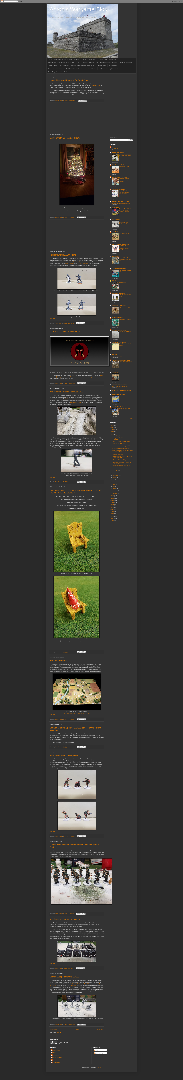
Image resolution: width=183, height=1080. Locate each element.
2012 (112, 516)
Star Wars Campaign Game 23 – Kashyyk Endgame (124, 180)
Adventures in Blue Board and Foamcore (66, 59)
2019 (112, 500)
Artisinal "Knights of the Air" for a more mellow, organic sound (125, 156)
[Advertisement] (77, 118)
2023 (112, 431)
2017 (112, 505)
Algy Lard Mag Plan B (124, 166)
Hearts (54, 1052)
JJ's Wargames (116, 207)
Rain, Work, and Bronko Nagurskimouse (121, 203)
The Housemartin (57, 1062)
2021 (112, 496)
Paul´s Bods (115, 232)
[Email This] (79, 101)
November (115, 471)
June (114, 482)
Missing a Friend (123, 282)
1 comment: (71, 323)
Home (50, 59)
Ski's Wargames (116, 281)
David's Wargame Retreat (119, 342)
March (114, 488)
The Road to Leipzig (126, 62)
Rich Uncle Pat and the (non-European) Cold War (81, 68)
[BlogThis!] (80, 101)
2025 (112, 427)
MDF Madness (64, 65)
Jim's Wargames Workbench (119, 165)
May (114, 484)
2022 (112, 434)
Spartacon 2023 (96, 85)
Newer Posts (53, 1029)
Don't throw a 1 (116, 219)
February (115, 491)
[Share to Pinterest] (86, 101)
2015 (112, 509)
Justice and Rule (57, 1057)
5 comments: (72, 719)
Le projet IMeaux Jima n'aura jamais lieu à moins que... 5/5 (125, 259)
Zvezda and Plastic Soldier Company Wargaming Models (100, 62)
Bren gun (73, 985)
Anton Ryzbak (56, 1050)
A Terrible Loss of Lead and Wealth (121, 360)
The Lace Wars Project (89, 59)
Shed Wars (115, 354)
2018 (112, 502)
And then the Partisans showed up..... (67, 392)
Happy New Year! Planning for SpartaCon (69, 80)
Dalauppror (115, 372)
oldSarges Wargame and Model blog (121, 390)
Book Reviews (113, 65)
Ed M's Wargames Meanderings (120, 244)
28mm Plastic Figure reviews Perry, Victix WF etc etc (64, 62)
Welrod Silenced (88, 984)
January (115, 493)
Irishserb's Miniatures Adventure (120, 201)
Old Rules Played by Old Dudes (108, 68)
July (114, 479)
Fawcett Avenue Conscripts (119, 177)
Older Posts (100, 1029)
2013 (112, 513)
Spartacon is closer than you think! (65, 331)
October (115, 473)
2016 (112, 507)
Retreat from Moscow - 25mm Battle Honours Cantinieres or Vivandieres (125, 222)
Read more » (53, 318)
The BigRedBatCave (117, 317)
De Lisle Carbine (76, 984)
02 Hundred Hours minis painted (64, 755)
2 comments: (72, 481)
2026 (112, 425)
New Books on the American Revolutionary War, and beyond (124, 192)
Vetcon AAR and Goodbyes (125, 361)
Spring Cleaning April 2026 (125, 319)
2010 (112, 520)
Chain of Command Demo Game (119, 386)
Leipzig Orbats (52, 65)
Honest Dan (56, 1055)
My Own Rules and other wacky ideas (82, 65)
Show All (131, 418)
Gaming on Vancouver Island (119, 384)
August (115, 477)
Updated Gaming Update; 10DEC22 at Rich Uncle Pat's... (122, 457)
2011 (112, 518)
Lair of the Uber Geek (117, 407)
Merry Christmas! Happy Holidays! (65, 138)
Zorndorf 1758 (115, 148)
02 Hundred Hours (83, 263)
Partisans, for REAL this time (63, 255)
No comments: (72, 100)
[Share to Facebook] (84, 101)
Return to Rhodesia (58, 660)
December (115, 436)
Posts (96, 1050)
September (116, 475)
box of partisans (78, 262)
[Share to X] (82, 101)
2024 (112, 429)
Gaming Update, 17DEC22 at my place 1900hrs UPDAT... (122, 451)
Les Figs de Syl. (116, 256)
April (114, 486)
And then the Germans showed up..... (67, 919)
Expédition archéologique (125, 307)
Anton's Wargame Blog (78, 9)
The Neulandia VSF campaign (107, 59)
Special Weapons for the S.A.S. (64, 977)
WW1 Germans (69, 263)
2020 (112, 498)
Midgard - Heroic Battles (124, 374)
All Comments (99, 1053)
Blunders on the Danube (118, 189)
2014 (112, 511)
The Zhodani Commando (118, 293)
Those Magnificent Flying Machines (58, 72)
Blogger (98, 1067)
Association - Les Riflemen (119, 305)
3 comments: (72, 652)
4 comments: (72, 217)
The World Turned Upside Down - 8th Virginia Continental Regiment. (125, 210)
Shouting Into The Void (118, 152)
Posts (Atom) (60, 1032)
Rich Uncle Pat (57, 1060)
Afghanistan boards (75, 402)
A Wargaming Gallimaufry (119, 268)
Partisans (67, 399)
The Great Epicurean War (56, 68)
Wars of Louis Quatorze (118, 147)
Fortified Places (101, 65)
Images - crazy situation (117, 356)
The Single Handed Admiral (119, 330)
